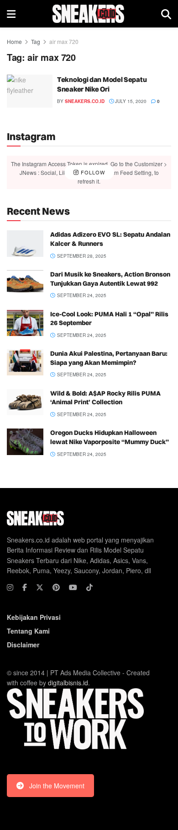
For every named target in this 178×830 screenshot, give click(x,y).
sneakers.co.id (85, 101)
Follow (92, 172)
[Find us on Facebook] (24, 587)
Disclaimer (23, 644)
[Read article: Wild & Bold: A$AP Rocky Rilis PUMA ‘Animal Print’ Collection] (25, 402)
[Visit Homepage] (88, 14)
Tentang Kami (28, 630)
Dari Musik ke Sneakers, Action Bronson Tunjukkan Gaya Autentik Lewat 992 (110, 279)
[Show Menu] (11, 13)
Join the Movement (56, 785)
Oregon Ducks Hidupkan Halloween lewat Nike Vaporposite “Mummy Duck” (109, 437)
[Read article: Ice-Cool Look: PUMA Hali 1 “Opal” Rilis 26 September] (25, 323)
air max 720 (64, 41)
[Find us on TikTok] (89, 587)
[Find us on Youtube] (73, 587)
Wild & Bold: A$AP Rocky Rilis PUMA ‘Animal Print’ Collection (105, 398)
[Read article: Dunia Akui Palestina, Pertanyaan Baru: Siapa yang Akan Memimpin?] (25, 362)
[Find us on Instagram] (10, 587)
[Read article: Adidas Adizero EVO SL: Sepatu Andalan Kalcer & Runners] (25, 243)
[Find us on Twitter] (39, 587)
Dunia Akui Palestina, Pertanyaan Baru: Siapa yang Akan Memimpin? (109, 358)
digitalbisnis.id (68, 682)
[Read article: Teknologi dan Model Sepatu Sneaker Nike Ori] (29, 91)
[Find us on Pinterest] (56, 587)
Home (14, 41)
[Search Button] (166, 13)
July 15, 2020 (130, 101)
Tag (35, 41)
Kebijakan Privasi (34, 617)
